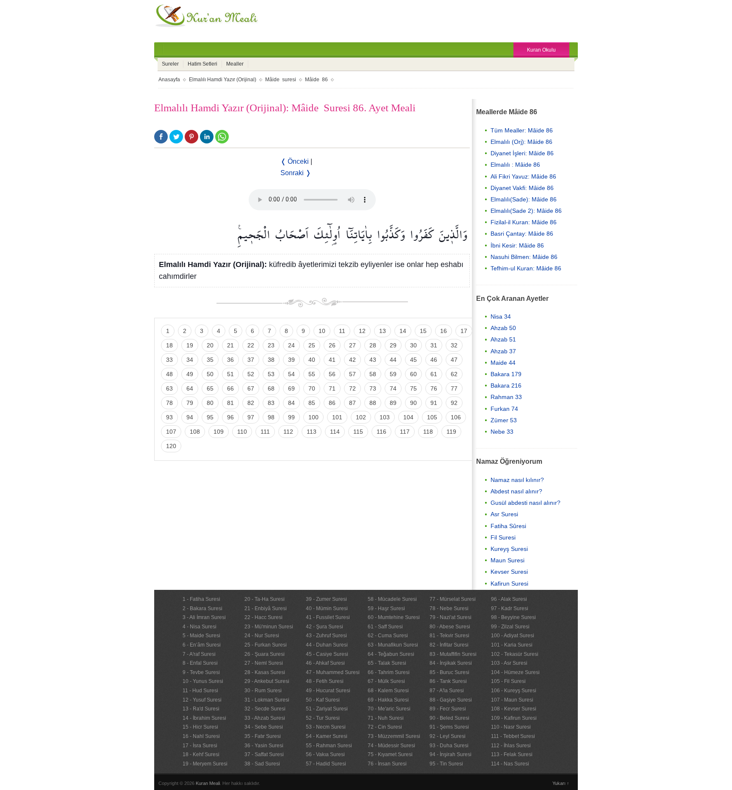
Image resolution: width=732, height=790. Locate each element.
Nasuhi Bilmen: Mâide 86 (524, 256)
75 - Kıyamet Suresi (390, 754)
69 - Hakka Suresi (388, 700)
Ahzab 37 (503, 351)
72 (352, 388)
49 (189, 374)
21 (230, 345)
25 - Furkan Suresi (265, 645)
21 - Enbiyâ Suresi (265, 608)
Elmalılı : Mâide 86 (515, 164)
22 (250, 345)
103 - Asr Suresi (509, 663)
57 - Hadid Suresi (326, 764)
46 (433, 359)
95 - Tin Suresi (446, 764)
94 (189, 417)
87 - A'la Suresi (447, 691)
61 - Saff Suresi (385, 627)
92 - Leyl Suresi (448, 736)
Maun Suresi (507, 560)
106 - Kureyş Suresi (513, 691)
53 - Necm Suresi (326, 727)
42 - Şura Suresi (324, 627)
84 (291, 402)
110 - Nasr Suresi (511, 727)
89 (393, 402)
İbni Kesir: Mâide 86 (517, 245)
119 (451, 431)
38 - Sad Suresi (262, 764)
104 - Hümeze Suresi (515, 672)
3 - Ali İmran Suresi (204, 617)
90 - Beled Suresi (449, 718)
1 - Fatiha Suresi (201, 599)
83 (271, 402)
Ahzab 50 (503, 328)
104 (408, 417)
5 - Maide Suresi (201, 636)
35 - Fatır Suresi (262, 736)
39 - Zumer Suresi (326, 599)
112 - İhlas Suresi (511, 746)
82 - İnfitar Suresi (449, 645)
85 (311, 402)
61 (433, 374)
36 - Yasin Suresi (263, 746)
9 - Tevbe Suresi (201, 672)
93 (169, 417)
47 (454, 359)
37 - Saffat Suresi (264, 754)
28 (372, 345)
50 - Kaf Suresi (323, 700)
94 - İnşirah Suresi (450, 754)
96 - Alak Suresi (509, 599)
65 (210, 388)
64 (189, 388)
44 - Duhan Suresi (327, 645)
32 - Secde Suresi (265, 709)
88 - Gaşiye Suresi (451, 700)
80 (210, 402)
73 (372, 388)
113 (311, 431)
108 (195, 431)
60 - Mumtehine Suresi (394, 617)
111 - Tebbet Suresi (513, 736)
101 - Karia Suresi (511, 645)
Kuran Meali (208, 783)
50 (210, 374)
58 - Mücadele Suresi (392, 599)
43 (372, 359)
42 (352, 359)
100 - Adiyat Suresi (512, 636)
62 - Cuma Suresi (388, 636)
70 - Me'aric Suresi (389, 709)
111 (265, 431)
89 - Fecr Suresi (448, 709)
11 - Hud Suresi (200, 691)
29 (393, 345)
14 (402, 331)
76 (433, 388)
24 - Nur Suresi (261, 636)
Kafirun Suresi (509, 583)
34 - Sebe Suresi (263, 727)
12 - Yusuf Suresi (202, 700)
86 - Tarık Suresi (448, 681)
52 (250, 374)
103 (385, 417)
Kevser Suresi (509, 571)
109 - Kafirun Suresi (514, 718)
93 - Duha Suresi (449, 746)
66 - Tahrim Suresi (389, 672)
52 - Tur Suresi (323, 718)
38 (271, 359)
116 (381, 431)
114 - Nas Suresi (510, 764)
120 (171, 446)
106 (456, 417)
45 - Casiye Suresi (327, 654)
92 (454, 402)
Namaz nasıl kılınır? (517, 479)
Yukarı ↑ (560, 783)
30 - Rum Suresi (263, 691)
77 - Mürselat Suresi (453, 599)
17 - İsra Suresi (200, 746)
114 (335, 431)
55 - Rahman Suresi (329, 746)
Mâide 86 (316, 80)
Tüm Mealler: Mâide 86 (522, 130)
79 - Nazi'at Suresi (450, 617)
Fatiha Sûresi (508, 526)
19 (189, 345)
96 (230, 417)
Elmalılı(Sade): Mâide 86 (524, 199)
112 (288, 431)
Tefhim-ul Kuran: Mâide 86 (526, 268)
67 (250, 388)
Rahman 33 (506, 397)
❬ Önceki (294, 161)
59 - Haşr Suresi (386, 608)
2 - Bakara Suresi (202, 608)
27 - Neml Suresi (263, 663)
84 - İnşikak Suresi (451, 663)
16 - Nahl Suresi (201, 736)
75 (413, 388)
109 (219, 431)
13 (382, 331)
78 (169, 402)
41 (332, 359)
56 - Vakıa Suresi (325, 754)
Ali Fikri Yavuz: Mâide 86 (523, 176)
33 (169, 359)
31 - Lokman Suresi (266, 700)
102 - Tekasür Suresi (514, 654)
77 (454, 388)
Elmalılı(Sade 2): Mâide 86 (526, 210)
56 (332, 374)
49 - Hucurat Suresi (328, 691)
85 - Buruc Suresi (449, 672)
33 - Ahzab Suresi (264, 718)
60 (413, 374)
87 (352, 402)
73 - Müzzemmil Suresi (394, 736)
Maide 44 (503, 362)
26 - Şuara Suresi (264, 654)
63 (169, 388)
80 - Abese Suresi (450, 627)
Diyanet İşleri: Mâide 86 (522, 153)
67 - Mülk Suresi (386, 681)
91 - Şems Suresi (449, 727)
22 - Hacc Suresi (263, 617)
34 (189, 359)
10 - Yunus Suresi (203, 681)
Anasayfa (169, 80)
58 (372, 374)
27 (352, 345)
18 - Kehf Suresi (201, 754)
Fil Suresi (503, 537)
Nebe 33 (502, 431)
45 (413, 359)
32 (454, 345)
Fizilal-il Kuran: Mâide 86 (524, 222)
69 (291, 388)
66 (230, 388)
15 (423, 331)
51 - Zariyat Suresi (327, 709)
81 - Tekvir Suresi (449, 636)
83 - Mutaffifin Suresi (453, 654)
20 (210, 345)
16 (443, 331)
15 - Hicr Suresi (200, 727)
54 (291, 374)
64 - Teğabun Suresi (391, 654)
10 (322, 331)
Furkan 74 (504, 408)
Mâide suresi (280, 80)
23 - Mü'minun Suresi (268, 627)
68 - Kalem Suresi (388, 691)
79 (189, 402)
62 (454, 374)
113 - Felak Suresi (511, 754)
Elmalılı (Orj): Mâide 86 (521, 141)
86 (332, 402)
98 (271, 417)
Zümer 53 (504, 420)
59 (393, 374)
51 (230, 374)
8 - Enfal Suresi (200, 663)
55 (311, 374)
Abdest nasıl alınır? (516, 491)
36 (230, 359)
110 (242, 431)
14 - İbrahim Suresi (204, 718)
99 (291, 417)
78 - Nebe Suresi (449, 608)
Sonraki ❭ (295, 172)
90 (413, 402)
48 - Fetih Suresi (325, 681)
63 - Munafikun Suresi (393, 645)
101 (337, 417)
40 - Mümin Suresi (327, 608)
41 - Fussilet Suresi (328, 617)
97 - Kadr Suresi (509, 608)
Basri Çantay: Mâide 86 (522, 233)
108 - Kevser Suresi (513, 709)
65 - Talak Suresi (387, 663)
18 (169, 345)
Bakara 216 (506, 385)
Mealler (235, 64)
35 (210, 359)
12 (362, 331)
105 (432, 417)
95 (210, 417)
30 (413, 345)
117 (405, 431)
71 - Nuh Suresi (386, 718)
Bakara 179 (506, 374)
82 (250, 402)
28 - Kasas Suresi (264, 672)
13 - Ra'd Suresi (201, 709)
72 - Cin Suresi (385, 727)
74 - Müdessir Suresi (391, 746)
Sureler (170, 64)
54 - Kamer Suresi (326, 736)
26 (332, 345)
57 (352, 374)
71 (332, 388)
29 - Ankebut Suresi (266, 681)
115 (358, 431)
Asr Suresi (504, 514)
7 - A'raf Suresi (199, 654)
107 (171, 431)
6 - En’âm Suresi (202, 645)
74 (393, 388)
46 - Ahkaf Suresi (325, 663)
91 (433, 402)
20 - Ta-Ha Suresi (264, 599)
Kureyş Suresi (509, 548)
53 (271, 374)
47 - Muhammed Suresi (333, 672)
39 (291, 359)
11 (342, 331)
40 (311, 359)
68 (271, 388)
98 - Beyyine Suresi (513, 617)
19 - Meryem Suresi (205, 764)
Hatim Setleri (202, 64)
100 (313, 417)
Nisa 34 (501, 316)
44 (393, 359)
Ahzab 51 (503, 339)
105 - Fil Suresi (508, 681)
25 (311, 345)
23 (271, 345)
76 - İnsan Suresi (387, 764)
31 (433, 345)
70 (311, 388)
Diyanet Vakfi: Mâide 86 (522, 187)
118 (428, 431)
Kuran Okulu (541, 50)
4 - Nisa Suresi (199, 627)
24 (291, 345)
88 (372, 402)
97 (250, 417)
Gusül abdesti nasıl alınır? (525, 502)
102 (361, 417)
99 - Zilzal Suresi (510, 627)
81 (230, 402)
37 (250, 359)
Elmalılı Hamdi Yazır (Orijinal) (222, 80)
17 (463, 331)
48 (169, 374)
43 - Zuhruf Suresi (326, 636)
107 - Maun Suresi (512, 700)
